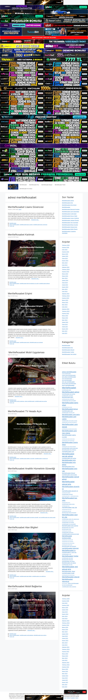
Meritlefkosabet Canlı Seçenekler (70, 211)
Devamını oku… (35, 219)
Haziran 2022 (65, 313)
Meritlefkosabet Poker (66, 529)
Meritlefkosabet (23, 184)
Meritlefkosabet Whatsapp (67, 559)
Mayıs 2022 (65, 315)
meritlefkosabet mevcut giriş (66, 509)
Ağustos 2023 (65, 293)
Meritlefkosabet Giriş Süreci (69, 205)
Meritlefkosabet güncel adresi (70, 478)
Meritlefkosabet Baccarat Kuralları (70, 209)
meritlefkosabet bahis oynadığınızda (68, 399)
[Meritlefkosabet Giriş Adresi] (13, 186)
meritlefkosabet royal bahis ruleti (67, 539)
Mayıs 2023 (65, 300)
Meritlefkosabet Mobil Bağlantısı (25, 586)
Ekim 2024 (65, 262)
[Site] (22, 64)
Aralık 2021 (65, 326)
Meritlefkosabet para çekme (68, 527)
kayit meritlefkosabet (68, 385)
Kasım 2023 (65, 287)
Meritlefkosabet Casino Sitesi (70, 443)
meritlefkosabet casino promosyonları (68, 440)
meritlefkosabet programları (66, 530)
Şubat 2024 (65, 280)
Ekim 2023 (65, 289)
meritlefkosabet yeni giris (67, 564)
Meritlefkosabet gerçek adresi (68, 455)
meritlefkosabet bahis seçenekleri (69, 400)
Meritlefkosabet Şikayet (46, 184)
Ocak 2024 (65, 282)
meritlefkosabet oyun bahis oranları (68, 520)
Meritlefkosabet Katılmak (21, 234)
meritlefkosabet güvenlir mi (70, 491)
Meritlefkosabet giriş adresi (69, 463)
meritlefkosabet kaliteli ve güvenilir (27, 458)
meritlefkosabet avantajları (67, 395)
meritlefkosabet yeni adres (68, 561)
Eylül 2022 (64, 307)
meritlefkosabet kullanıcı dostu (68, 504)
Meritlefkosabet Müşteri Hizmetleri (69, 512)
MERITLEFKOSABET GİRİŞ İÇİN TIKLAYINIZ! (44, 37)
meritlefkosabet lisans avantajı (26, 224)
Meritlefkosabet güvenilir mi (70, 488)
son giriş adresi (64, 583)
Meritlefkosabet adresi (70, 392)
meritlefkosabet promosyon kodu (70, 534)
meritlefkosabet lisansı (66, 505)
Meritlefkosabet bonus (70, 409)
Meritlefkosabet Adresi (68, 200)
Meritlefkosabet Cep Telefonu (69, 449)
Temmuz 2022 (65, 311)
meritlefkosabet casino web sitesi (70, 448)
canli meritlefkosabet (66, 373)
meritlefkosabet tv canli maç (69, 552)
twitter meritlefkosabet (73, 583)
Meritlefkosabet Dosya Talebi (69, 216)
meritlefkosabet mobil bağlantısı (26, 635)
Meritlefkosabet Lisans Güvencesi (25, 207)
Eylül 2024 (64, 265)
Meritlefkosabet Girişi (68, 466)
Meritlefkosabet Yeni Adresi (26, 188)
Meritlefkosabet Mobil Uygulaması (26, 352)
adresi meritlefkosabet (14, 224)
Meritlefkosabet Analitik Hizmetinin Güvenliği (31, 468)
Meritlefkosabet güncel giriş (68, 483)
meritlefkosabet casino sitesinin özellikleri (69, 446)
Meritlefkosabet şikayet (70, 577)
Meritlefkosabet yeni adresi (69, 563)
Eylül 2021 (64, 333)
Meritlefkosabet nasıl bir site (70, 516)
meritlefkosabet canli (67, 411)
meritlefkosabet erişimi (24, 342)
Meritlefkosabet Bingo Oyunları (70, 224)
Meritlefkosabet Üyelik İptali (69, 213)
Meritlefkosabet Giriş (34, 184)
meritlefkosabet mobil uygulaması (16, 401)
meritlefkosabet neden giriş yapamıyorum (70, 519)
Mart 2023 (65, 304)
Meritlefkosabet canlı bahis (71, 414)
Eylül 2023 (64, 291)
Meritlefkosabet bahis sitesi (70, 404)
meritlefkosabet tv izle (66, 554)
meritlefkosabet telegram (70, 548)
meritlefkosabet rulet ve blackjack (67, 541)
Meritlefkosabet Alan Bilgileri (23, 527)
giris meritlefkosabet (67, 380)
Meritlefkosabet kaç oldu (69, 499)
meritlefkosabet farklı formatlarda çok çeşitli (29, 283)
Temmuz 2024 (66, 269)
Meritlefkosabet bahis (67, 397)
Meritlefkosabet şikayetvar (67, 580)
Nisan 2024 (65, 276)
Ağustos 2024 (65, 267)
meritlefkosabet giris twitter (69, 458)
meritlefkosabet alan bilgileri (26, 576)
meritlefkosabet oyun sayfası (68, 522)
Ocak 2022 (65, 324)
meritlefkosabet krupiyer (66, 502)
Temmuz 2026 (66, 245)
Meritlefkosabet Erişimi (20, 293)
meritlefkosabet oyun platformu (39, 576)
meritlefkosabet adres (66, 389)
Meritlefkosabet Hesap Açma (69, 227)
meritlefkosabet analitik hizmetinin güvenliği (29, 517)
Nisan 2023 (65, 302)
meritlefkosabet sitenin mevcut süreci (68, 543)
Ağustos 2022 (65, 309)
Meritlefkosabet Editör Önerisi (69, 229)
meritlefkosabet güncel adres (69, 474)
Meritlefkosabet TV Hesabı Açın (24, 411)
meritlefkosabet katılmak (44, 283)
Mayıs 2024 (65, 273)
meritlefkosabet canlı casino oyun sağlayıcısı (69, 422)
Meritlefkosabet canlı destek (70, 425)
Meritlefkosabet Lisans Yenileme (70, 218)
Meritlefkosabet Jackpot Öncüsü (70, 220)
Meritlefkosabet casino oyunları (69, 436)
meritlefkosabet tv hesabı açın (41, 458)
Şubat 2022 (65, 322)
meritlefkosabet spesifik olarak (67, 544)
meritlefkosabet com (68, 451)
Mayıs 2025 (65, 254)
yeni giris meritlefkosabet (67, 585)
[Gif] (44, 88)
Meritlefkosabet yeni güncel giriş (70, 568)
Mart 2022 (64, 320)
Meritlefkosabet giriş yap (69, 470)
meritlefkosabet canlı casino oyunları (69, 420)
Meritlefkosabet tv (69, 550)
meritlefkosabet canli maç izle (68, 412)
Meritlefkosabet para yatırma (40, 635)
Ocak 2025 (65, 258)
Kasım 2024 (65, 260)
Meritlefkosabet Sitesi (68, 571)
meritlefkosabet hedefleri (66, 492)
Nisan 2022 (65, 318)
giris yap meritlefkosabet (68, 382)
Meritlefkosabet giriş (69, 460)
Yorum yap (11, 226)
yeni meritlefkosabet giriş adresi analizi (47, 517)
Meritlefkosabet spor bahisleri (36, 342)
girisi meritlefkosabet (67, 378)
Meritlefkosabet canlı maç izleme (69, 432)
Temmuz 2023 (66, 296)
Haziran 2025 (65, 251)
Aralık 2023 (65, 285)
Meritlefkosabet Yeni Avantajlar (70, 222)
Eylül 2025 (64, 249)
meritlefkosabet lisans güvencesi (40, 224)
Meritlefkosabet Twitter (60, 184)
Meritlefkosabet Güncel (68, 473)
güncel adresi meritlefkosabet (69, 383)
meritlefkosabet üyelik (68, 573)
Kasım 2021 (65, 329)
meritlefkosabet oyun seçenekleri (69, 524)
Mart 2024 (65, 278)
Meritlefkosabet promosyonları (67, 537)
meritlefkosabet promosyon (67, 532)
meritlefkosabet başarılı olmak (67, 407)
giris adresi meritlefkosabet (69, 377)
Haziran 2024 (65, 271)
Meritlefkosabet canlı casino (69, 418)
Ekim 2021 (64, 331)
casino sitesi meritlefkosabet (69, 375)
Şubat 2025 (65, 256)
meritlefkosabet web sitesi (67, 558)
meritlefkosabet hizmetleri (67, 494)
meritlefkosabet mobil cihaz (66, 511)
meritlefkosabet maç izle (69, 507)
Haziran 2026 (65, 247)
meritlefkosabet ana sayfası (41, 401)
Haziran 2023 (65, 298)
